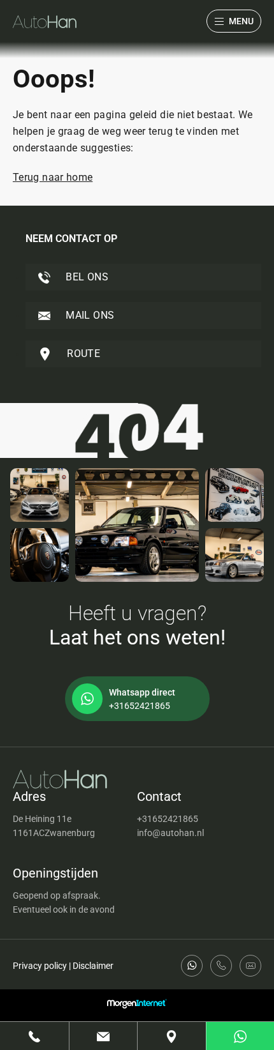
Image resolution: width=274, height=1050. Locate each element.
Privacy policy (40, 966)
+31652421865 (167, 819)
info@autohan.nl (170, 833)
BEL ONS (85, 277)
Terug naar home (52, 177)
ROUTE (82, 353)
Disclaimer (93, 966)
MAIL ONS (88, 315)
